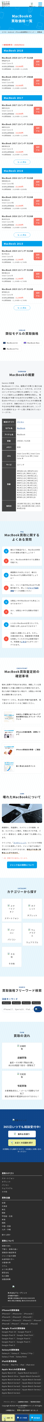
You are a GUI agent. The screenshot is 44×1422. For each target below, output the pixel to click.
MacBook (21, 428)
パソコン (20, 422)
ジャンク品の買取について (22, 864)
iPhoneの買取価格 (10, 1310)
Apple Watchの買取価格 (13, 1369)
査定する (38, 63)
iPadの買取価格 (9, 1361)
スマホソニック (19, 843)
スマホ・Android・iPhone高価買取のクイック (18, 32)
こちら (23, 641)
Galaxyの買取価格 (10, 1349)
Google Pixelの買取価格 (13, 1328)
